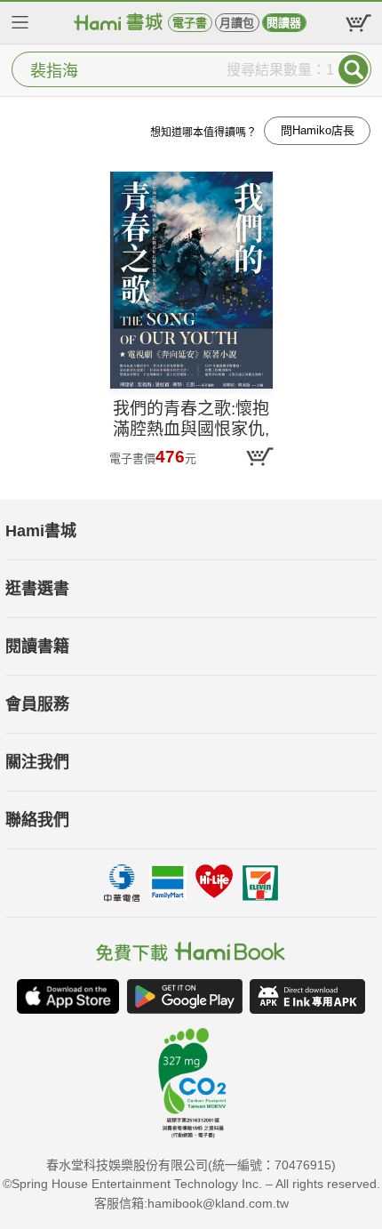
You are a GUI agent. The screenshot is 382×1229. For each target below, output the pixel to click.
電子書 (189, 22)
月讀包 (236, 22)
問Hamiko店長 (317, 130)
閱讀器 (284, 22)
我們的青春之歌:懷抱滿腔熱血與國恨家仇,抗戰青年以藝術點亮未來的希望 (191, 419)
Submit (353, 69)
